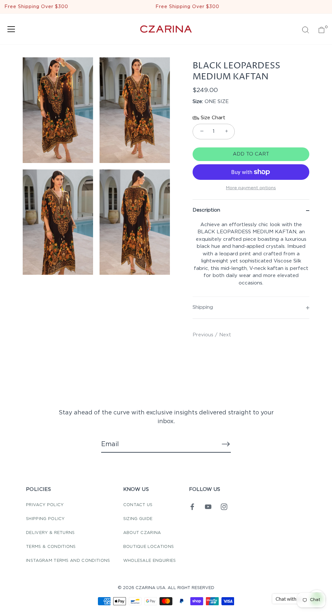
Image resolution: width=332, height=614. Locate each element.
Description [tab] (206, 210)
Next (225, 335)
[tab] (251, 259)
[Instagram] (224, 506)
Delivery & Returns (50, 533)
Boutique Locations (148, 547)
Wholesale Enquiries (149, 560)
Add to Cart (251, 154)
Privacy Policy (45, 505)
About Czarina (142, 533)
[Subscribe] (226, 443)
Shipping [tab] (203, 307)
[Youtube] (208, 506)
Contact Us (138, 505)
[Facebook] (192, 506)
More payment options (251, 188)
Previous (204, 335)
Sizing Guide (138, 519)
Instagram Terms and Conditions (68, 560)
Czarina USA (150, 588)
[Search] (305, 30)
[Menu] (11, 29)
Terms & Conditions (51, 547)
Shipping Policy (45, 519)
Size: (198, 101)
